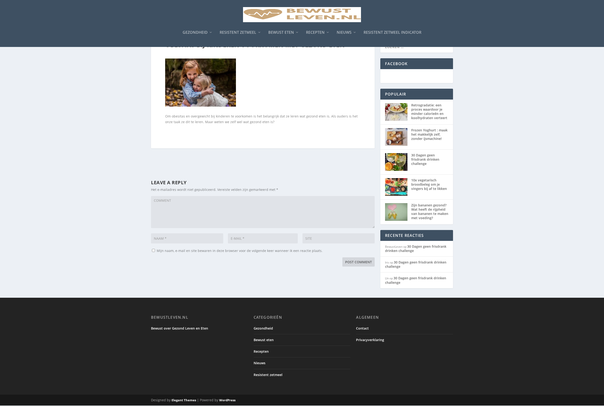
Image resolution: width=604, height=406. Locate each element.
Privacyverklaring (370, 340)
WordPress (227, 400)
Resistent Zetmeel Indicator (392, 32)
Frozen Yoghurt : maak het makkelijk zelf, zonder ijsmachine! (429, 134)
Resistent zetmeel (238, 32)
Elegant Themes (184, 400)
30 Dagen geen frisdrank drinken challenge (425, 159)
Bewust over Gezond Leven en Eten (179, 328)
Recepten (315, 32)
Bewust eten (281, 32)
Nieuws (344, 32)
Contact (362, 328)
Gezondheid (195, 32)
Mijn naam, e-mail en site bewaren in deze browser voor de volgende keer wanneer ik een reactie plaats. (240, 250)
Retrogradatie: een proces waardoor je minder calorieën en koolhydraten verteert (429, 111)
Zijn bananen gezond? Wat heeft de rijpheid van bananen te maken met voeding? (429, 211)
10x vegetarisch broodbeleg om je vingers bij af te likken (429, 184)
